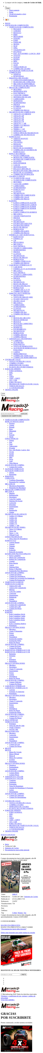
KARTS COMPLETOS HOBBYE (25, 212)
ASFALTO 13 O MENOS (22, 114)
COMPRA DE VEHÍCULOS (23, 356)
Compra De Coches (15, 467)
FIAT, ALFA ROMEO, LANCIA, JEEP (26, 53)
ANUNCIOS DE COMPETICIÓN (17, 25)
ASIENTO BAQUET (20, 138)
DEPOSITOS (18, 101)
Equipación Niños (15, 641)
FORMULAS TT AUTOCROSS (24, 269)
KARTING (13, 201)
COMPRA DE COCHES (21, 69)
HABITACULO (10, 540)
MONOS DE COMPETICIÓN (23, 157)
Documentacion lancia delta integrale (17, 850)
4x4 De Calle (13, 729)
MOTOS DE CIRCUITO (21, 318)
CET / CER (13, 380)
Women (20, 913)
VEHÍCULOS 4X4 (11, 722)
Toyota (11, 452)
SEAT (15, 46)
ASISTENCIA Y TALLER (14, 777)
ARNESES (17, 140)
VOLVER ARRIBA (8, 1000)
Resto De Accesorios (16, 552)
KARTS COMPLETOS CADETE (25, 205)
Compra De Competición (17, 605)
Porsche (11, 435)
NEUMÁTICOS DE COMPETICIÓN (22, 112)
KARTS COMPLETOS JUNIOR (24, 206)
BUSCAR (24, 414)
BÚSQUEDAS (18, 76)
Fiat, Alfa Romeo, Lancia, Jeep (19, 450)
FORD (15, 40)
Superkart (12, 622)
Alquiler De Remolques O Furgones (21, 788)
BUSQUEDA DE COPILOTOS (24, 82)
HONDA (16, 59)
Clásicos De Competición (17, 588)
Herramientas (13, 792)
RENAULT (17, 33)
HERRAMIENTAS (20, 354)
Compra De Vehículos (16, 795)
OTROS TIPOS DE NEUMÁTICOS (25, 133)
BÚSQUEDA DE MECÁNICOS (24, 86)
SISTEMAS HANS (20, 167)
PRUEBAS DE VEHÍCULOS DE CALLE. (24, 384)
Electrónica (13, 497)
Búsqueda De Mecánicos (17, 488)
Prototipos (12, 659)
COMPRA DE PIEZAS (21, 110)
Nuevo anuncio (14, 10)
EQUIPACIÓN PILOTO (21, 286)
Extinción (12, 550)
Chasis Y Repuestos (15, 631)
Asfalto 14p (13, 518)
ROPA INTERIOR (19, 163)
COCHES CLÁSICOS (17, 176)
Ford (10, 433)
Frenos (11, 508)
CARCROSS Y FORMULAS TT (16, 688)
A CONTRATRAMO (16, 388)
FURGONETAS (19, 344)
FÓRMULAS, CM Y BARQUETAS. (21, 235)
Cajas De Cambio (15, 499)
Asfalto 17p (13, 523)
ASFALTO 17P (18, 121)
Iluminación (13, 510)
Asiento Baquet (14, 542)
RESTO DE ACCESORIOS (22, 148)
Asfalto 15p (13, 520)
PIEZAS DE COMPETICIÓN (19, 87)
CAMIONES (17, 340)
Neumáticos (13, 601)
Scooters (12, 760)
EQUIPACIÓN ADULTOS (22, 223)
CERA (11, 376)
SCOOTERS (17, 325)
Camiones (12, 780)
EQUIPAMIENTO (19, 329)
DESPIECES (17, 327)
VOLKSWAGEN (19, 50)
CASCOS (16, 165)
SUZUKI (16, 57)
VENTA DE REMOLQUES (23, 346)
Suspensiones (13, 506)
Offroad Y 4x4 (14, 535)
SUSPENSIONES (19, 103)
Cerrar (7, 8)
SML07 (14, 894)
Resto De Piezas (14, 642)
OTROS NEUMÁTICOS (13, 537)
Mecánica (12, 665)
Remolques (13, 625)
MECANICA (17, 214)
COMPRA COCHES (16, 363)
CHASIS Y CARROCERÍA (22, 248)
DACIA (16, 63)
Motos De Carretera (15, 758)
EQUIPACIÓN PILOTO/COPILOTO (18, 554)
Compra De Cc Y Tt (16, 716)
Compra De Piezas (15, 574)
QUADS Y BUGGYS (20, 299)
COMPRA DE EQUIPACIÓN (23, 174)
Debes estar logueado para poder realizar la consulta (18, 933)
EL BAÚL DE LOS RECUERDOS (21, 367)
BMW (15, 35)
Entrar (11, 12)
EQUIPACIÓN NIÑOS (21, 225)
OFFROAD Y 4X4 (19, 131)
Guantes (12, 561)
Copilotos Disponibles (16, 480)
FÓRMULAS (18, 239)
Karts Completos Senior (17, 620)
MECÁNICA (17, 244)
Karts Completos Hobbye (17, 624)
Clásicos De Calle (15, 586)
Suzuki (11, 454)
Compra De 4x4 (14, 744)
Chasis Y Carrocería (15, 669)
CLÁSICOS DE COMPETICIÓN (24, 180)
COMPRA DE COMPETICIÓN (24, 195)
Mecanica (12, 629)
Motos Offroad (14, 754)
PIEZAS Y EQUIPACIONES (15, 627)
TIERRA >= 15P (19, 129)
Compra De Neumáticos (17, 576)
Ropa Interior (13, 563)
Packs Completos (15, 556)
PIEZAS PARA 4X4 (12, 731)
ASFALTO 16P (18, 120)
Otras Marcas (13, 463)
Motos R (12, 756)
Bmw (11, 429)
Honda (11, 455)
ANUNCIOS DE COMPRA (14, 465)
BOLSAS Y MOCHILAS (22, 169)
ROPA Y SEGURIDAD (17, 154)
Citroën (11, 425)
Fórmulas (12, 656)
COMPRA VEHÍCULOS (22, 261)
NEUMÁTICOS (19, 193)
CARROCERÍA (18, 99)
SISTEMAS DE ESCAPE (22, 97)
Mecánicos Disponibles (17, 486)
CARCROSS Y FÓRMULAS (15, 686)
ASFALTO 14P (18, 116)
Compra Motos (14, 773)
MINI (15, 61)
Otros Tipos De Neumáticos (18, 539)
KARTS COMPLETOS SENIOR (24, 208)
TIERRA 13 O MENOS (21, 125)
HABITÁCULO (14, 137)
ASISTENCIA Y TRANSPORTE (20, 339)
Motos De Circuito (15, 752)
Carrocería (12, 503)
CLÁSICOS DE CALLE (21, 178)
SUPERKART (18, 210)
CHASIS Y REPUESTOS (22, 216)
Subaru (11, 440)
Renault (11, 427)
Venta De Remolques (16, 786)
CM (14, 240)
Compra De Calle (15, 607)
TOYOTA (16, 55)
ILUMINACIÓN (19, 106)
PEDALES (17, 144)
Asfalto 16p (13, 522)
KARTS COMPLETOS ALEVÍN (24, 203)
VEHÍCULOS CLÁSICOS (14, 582)
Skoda (11, 437)
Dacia (11, 459)
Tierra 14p (12, 531)
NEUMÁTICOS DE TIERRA (15, 527)
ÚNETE (23, 974)
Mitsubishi (12, 431)
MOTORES (17, 89)
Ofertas (11, 472)
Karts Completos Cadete (17, 616)
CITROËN (17, 31)
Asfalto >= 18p (14, 525)
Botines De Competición (17, 559)
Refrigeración (13, 495)
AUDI (15, 65)
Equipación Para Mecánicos (18, 571)
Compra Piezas (14, 775)
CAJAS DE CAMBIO (20, 95)
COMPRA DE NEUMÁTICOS (24, 135)
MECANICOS (10, 484)
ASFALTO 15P (18, 118)
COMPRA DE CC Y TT (21, 290)
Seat (10, 442)
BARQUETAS (18, 237)
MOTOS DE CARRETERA (23, 323)
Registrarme (13, 16)
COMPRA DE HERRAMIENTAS (25, 357)
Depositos (12, 505)
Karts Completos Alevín (17, 614)
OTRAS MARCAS (20, 67)
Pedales (11, 548)
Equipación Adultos (15, 639)
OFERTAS (17, 74)
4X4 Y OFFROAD (11, 720)
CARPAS (16, 352)
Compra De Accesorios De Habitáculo (22, 578)
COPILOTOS (9, 478)
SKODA (16, 44)
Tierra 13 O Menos (15, 529)
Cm (10, 658)
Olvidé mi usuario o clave (17, 14)
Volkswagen (13, 446)
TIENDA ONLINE (11, 390)
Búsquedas (12, 474)
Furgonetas (12, 784)
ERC (11, 374)
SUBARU (16, 38)
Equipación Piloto (15, 712)
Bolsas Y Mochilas (15, 569)
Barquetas (12, 654)
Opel (10, 444)
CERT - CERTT (14, 378)
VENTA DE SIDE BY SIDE (23, 297)
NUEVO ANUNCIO (8, 835)
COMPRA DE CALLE (21, 197)
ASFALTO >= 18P (19, 123)
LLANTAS (17, 108)
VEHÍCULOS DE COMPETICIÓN (21, 27)
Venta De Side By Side (16, 726)
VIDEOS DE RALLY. (16, 386)
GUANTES (17, 161)
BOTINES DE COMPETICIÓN (24, 159)
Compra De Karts (15, 646)
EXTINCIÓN (18, 146)
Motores (12, 493)
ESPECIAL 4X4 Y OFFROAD (19, 293)
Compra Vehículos (15, 682)
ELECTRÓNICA (19, 93)
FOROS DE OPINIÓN (13, 369)
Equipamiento (13, 767)
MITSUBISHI (18, 36)
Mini (10, 457)
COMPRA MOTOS (20, 335)
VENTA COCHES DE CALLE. (20, 361)
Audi (11, 461)
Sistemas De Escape (15, 501)
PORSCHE (17, 42)
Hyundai (12, 448)
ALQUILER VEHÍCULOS (14, 469)
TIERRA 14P (17, 127)
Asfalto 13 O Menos (16, 516)
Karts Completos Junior (17, 618)
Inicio (7, 844)
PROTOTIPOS (18, 242)
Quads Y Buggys (14, 727)
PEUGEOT (17, 29)
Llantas (11, 512)
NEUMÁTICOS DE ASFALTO (16, 514)
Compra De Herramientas (17, 797)
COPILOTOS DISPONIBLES (23, 80)
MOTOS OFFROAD (20, 320)
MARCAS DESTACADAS (14, 421)
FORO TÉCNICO (15, 382)
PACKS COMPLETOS (21, 155)
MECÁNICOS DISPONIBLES (24, 84)
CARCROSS (17, 267)
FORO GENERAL (15, 371)
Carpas (11, 790)
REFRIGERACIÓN (20, 91)
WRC (11, 373)
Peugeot (12, 423)
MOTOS (12, 316)
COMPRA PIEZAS (20, 337)
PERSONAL (9, 476)
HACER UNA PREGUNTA (10, 925)
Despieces (12, 765)
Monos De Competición (17, 557)
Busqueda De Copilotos (17, 482)
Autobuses (12, 782)
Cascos (11, 565)
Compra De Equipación (17, 580)
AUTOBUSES (18, 342)
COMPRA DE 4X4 (20, 312)
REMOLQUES (18, 229)
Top (25, 913)
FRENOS (16, 104)
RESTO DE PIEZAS (20, 227)
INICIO (7, 23)
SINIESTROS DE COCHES (19, 365)
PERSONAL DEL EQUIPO (18, 78)
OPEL (15, 48)
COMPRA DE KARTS (21, 231)
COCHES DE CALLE (12, 359)
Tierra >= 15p (13, 533)
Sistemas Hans (14, 567)
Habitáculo (12, 597)
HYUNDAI (17, 52)
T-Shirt (14, 913)
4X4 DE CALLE (19, 301)
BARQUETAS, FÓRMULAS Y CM (17, 650)
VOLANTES (17, 142)
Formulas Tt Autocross (16, 692)
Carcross (12, 690)
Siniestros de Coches (12, 848)
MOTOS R (17, 322)
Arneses (12, 544)
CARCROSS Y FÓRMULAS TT (20, 265)
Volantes (12, 546)
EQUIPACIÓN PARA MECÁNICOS (26, 171)
